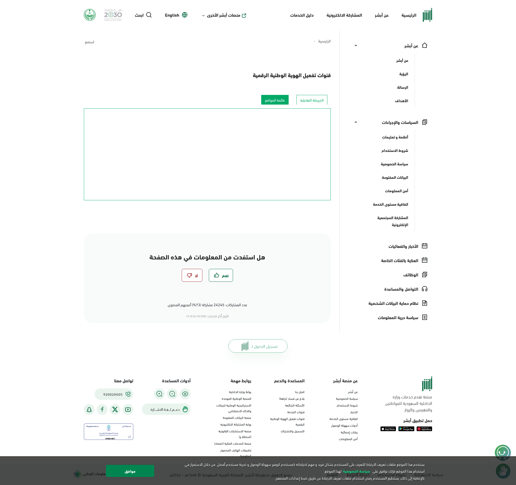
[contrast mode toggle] (185, 394)
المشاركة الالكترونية (344, 15)
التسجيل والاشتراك (292, 431)
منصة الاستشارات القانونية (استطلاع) (234, 433)
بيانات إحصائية (349, 432)
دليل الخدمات (302, 15)
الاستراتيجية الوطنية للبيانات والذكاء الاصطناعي (233, 407)
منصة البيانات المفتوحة (237, 417)
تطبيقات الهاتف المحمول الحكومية (235, 452)
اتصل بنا (299, 391)
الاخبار (354, 412)
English (172, 15)
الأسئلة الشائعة (294, 405)
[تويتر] (115, 409)
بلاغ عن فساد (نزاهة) (291, 398)
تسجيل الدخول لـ (264, 346)
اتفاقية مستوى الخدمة (343, 418)
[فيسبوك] (102, 409)
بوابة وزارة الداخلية (240, 391)
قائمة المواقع (275, 100)
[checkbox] (221, 275)
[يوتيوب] (128, 409)
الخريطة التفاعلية (312, 100)
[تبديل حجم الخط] (172, 394)
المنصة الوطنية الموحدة (236, 398)
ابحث (139, 15)
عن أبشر (382, 15)
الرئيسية (409, 15)
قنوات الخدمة (295, 412)
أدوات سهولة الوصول (344, 425)
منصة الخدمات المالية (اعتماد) (232, 443)
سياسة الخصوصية (347, 398)
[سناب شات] (89, 409)
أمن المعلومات (348, 438)
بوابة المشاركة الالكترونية (235, 424)
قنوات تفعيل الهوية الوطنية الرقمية (292, 75)
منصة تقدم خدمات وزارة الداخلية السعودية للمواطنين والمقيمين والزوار (408, 403)
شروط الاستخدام (347, 405)
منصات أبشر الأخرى (223, 15)
